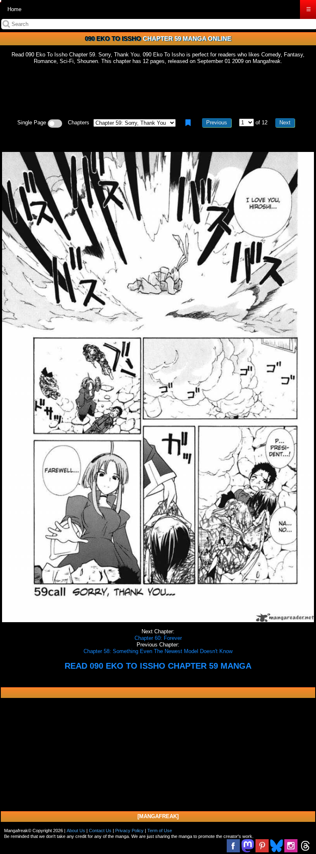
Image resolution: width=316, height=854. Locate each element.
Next (284, 122)
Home (14, 9)
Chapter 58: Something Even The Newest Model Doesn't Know (158, 651)
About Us (76, 830)
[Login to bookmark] (188, 123)
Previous (216, 122)
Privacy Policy (129, 830)
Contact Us (100, 830)
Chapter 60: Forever (158, 638)
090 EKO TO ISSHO (113, 38)
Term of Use (159, 830)
